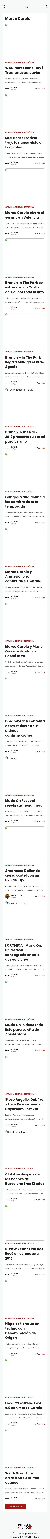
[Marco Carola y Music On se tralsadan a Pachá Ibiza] (25, 620)
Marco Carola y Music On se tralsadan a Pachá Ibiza (24, 651)
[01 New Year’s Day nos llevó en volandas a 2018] (25, 1223)
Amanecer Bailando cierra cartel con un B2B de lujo (22, 875)
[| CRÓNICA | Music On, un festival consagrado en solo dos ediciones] (25, 919)
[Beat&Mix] (25, 6)
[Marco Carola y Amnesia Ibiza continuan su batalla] (25, 545)
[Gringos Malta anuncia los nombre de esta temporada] (25, 471)
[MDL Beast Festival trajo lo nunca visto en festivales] (25, 111)
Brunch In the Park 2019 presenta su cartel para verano (25, 437)
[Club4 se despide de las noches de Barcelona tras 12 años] (25, 1148)
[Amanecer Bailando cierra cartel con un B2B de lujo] (25, 844)
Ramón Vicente (17, 895)
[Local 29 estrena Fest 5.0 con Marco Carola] (25, 1377)
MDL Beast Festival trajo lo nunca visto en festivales (24, 143)
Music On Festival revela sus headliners (23, 803)
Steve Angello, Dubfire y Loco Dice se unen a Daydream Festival (24, 1104)
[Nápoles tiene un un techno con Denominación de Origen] (25, 1297)
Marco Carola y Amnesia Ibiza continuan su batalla (23, 577)
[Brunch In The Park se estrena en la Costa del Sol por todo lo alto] (25, 256)
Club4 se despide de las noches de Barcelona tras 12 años (24, 1179)
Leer (43, 89)
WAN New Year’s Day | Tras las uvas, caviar (24, 70)
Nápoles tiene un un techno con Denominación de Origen (22, 1330)
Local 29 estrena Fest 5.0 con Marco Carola (23, 1405)
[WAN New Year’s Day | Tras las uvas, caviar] (25, 41)
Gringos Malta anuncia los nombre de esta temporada (25, 502)
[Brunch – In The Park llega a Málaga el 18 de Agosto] (25, 331)
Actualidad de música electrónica (19, 62)
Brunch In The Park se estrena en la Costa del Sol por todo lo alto (24, 287)
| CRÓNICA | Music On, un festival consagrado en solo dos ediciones (23, 952)
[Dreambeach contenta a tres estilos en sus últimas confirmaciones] (25, 695)
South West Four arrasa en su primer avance (22, 1478)
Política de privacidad (25, 1533)
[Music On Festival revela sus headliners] (25, 774)
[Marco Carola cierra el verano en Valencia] (25, 186)
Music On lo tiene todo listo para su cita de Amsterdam (24, 1030)
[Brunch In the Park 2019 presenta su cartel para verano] (25, 406)
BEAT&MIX (14, 88)
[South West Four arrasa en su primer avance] (25, 1447)
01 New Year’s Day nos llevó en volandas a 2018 (24, 1254)
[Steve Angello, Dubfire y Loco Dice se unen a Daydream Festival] (25, 1073)
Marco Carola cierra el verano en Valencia (24, 215)
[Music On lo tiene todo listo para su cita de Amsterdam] (25, 998)
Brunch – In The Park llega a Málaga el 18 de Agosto (24, 362)
